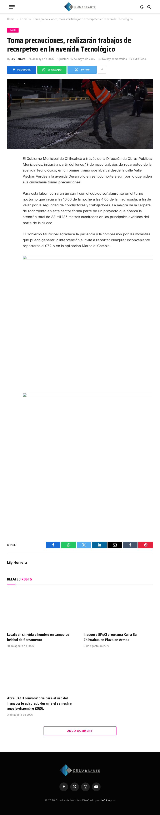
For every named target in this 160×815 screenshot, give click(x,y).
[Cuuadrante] (80, 7)
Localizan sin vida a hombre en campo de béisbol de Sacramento (38, 637)
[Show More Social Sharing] (102, 70)
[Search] (148, 6)
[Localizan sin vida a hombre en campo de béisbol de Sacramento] (41, 609)
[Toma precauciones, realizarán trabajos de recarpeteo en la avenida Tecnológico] (80, 114)
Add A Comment (80, 730)
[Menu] (12, 6)
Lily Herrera (18, 59)
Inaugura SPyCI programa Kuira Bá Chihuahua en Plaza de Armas (110, 637)
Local (13, 30)
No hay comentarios (114, 59)
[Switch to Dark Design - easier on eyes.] (142, 7)
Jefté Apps (108, 800)
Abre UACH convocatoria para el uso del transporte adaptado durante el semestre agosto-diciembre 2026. (39, 703)
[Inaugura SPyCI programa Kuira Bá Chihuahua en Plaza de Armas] (118, 609)
